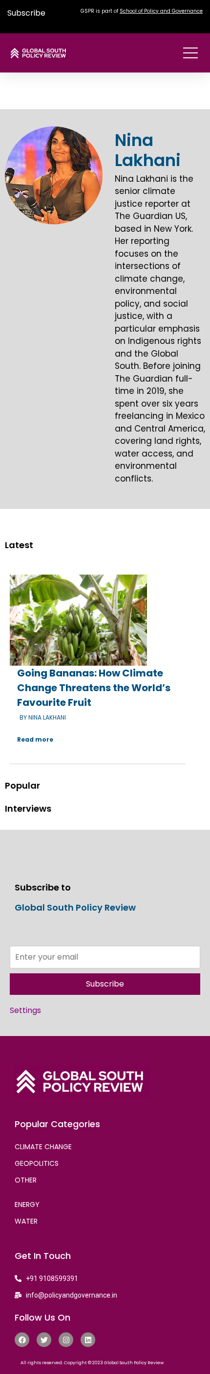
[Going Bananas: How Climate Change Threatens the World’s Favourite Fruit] (78, 620)
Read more (35, 739)
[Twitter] (44, 1339)
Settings (25, 1010)
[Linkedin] (88, 1339)
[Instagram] (66, 1339)
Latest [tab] (19, 545)
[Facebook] (22, 1339)
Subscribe (26, 13)
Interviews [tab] (28, 808)
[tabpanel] (105, 665)
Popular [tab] (22, 785)
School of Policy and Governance (161, 11)
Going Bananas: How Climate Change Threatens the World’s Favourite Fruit (93, 687)
